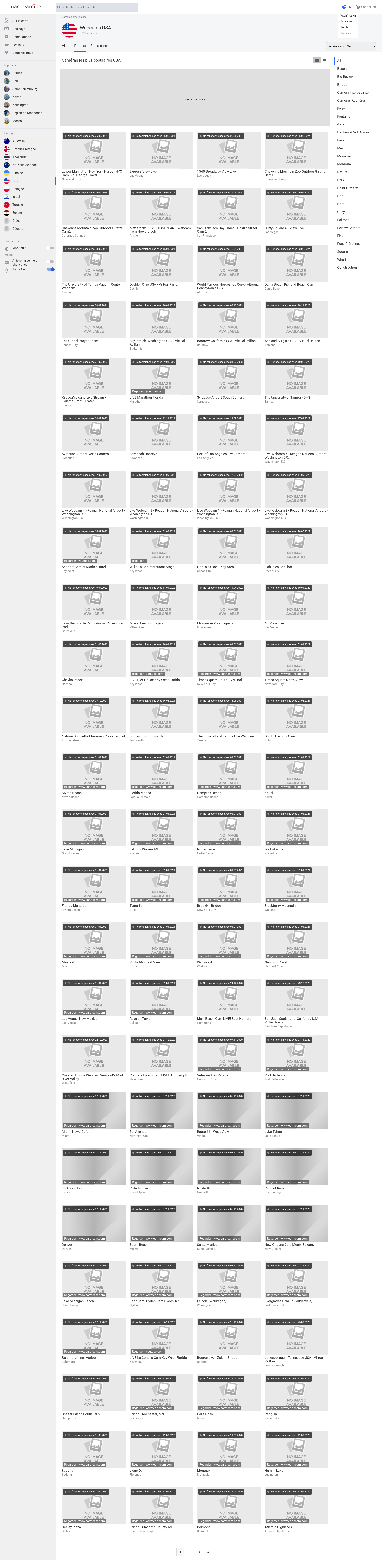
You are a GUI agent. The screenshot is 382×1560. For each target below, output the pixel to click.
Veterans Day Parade (212, 1075)
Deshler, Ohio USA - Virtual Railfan (154, 284)
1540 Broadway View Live (216, 171)
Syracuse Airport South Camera (220, 397)
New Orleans (273, 1249)
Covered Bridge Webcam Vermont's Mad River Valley (92, 1077)
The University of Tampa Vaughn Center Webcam (91, 286)
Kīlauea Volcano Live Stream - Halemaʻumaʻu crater (84, 399)
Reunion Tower (141, 1018)
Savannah (136, 458)
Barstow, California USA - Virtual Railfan (226, 341)
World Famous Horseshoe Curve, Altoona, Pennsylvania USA (228, 286)
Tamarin (136, 905)
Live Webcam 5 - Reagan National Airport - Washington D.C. (296, 455)
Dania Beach (273, 288)
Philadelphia (139, 1188)
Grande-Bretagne (24, 149)
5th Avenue (138, 1131)
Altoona (202, 292)
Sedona (67, 1470)
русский (346, 21)
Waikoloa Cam (275, 849)
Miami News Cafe (75, 1131)
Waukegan (204, 1305)
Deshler (135, 288)
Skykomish (137, 348)
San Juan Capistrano (278, 1026)
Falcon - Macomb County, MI (151, 1527)
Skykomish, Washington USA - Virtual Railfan (157, 342)
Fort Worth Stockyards (147, 736)
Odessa (67, 684)
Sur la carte (20, 21)
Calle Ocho (205, 1414)
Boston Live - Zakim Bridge (217, 1357)
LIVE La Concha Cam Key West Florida (158, 1357)
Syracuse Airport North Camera (85, 454)
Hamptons (204, 1023)
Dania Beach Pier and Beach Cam (289, 284)
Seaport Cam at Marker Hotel (84, 567)
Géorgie (17, 228)
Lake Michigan (73, 849)
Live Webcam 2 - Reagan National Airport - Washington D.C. (296, 512)
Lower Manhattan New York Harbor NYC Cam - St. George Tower (92, 173)
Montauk (203, 1470)
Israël (16, 197)
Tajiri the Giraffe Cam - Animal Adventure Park (92, 625)
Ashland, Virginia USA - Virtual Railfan (292, 341)
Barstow (202, 345)
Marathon (136, 401)
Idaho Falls (272, 1418)
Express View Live (143, 171)
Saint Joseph (70, 1305)
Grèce (16, 221)
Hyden (134, 1305)
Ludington (271, 1474)
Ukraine (17, 173)
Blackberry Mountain (280, 905)
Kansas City (70, 345)
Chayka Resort (73, 680)
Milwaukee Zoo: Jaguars (215, 623)
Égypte (17, 213)
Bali (15, 81)
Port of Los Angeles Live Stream (221, 454)
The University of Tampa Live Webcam (225, 736)
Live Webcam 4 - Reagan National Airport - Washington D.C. (93, 512)
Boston (202, 1362)
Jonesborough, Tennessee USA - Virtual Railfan (294, 1359)
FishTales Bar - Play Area (215, 567)
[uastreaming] (25, 6)
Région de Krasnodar (27, 113)
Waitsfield (68, 1083)
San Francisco (206, 235)
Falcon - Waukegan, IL (213, 1301)
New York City (71, 179)
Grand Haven (70, 853)
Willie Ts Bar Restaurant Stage (152, 567)
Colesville (68, 631)
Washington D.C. (275, 461)
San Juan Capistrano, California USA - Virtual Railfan (292, 1020)
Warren (134, 853)
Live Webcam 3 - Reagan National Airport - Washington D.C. (161, 512)
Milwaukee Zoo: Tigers (147, 623)
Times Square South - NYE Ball (220, 680)
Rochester (136, 1418)
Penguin (271, 1414)
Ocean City (204, 571)
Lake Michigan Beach (78, 1301)
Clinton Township (141, 1531)
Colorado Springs (276, 179)
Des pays (18, 29)
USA (15, 181)
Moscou (18, 121)
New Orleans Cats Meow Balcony (289, 1244)
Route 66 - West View (213, 1131)
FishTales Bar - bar (278, 567)
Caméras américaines (74, 16)
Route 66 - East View (145, 962)
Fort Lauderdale (140, 797)
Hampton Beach (209, 793)
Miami (66, 966)
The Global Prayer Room (80, 341)
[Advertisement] (179, 97)
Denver (67, 1244)
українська (348, 15)
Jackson (67, 1192)
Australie (18, 141)
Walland (270, 910)
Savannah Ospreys (143, 454)
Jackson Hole (72, 1188)
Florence (135, 1474)
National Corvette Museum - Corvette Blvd (93, 736)
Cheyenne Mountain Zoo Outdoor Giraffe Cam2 (92, 229)
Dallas (134, 1023)
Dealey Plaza (71, 1527)
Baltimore (68, 1362)
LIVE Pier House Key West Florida (155, 680)
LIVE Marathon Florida (146, 397)
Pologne (18, 189)
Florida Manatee (74, 905)
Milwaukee (137, 627)
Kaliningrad (20, 105)
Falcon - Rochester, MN (147, 1414)
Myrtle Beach (72, 793)
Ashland (270, 345)
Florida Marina (140, 793)
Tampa (66, 292)
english (345, 27)
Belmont (203, 1527)
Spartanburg (273, 1192)
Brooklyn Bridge (209, 905)
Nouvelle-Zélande (24, 165)
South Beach (139, 1244)
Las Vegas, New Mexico (79, 1018)
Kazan (16, 97)
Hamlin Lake (274, 1470)
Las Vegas (136, 175)
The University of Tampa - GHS (287, 397)
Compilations (21, 37)
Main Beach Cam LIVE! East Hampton (225, 1018)
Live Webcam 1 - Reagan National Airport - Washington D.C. (228, 512)
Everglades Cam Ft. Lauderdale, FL (290, 1301)
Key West (68, 571)
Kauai (269, 793)
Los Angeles (205, 458)
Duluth (269, 740)
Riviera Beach (71, 910)
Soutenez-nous (22, 53)
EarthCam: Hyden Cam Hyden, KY (154, 1301)
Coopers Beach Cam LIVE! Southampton (160, 1075)
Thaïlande (19, 157)
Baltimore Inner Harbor (79, 1357)
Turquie (17, 205)
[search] (133, 7)
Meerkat (68, 962)
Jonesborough (274, 1365)
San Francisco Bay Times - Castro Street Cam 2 (227, 229)
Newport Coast (276, 962)
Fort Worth (137, 740)
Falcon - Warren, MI (144, 849)
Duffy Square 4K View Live (284, 228)
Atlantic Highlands (278, 1527)
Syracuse (203, 401)
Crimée (17, 73)
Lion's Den (137, 1470)
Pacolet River (274, 1188)
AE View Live (274, 623)
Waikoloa (271, 853)
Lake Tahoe (273, 1131)
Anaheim (135, 235)
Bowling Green (71, 740)
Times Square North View (284, 680)
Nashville (203, 1188)
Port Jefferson (275, 1075)
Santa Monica (207, 1244)
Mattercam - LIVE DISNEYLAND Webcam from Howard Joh (160, 229)
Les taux (18, 45)
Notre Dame (206, 849)
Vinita (133, 966)
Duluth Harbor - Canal (280, 736)
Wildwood (204, 962)
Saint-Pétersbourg (24, 89)
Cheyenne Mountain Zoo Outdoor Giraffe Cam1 (295, 173)
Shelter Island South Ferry (81, 1414)
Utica (133, 910)
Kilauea (67, 405)
